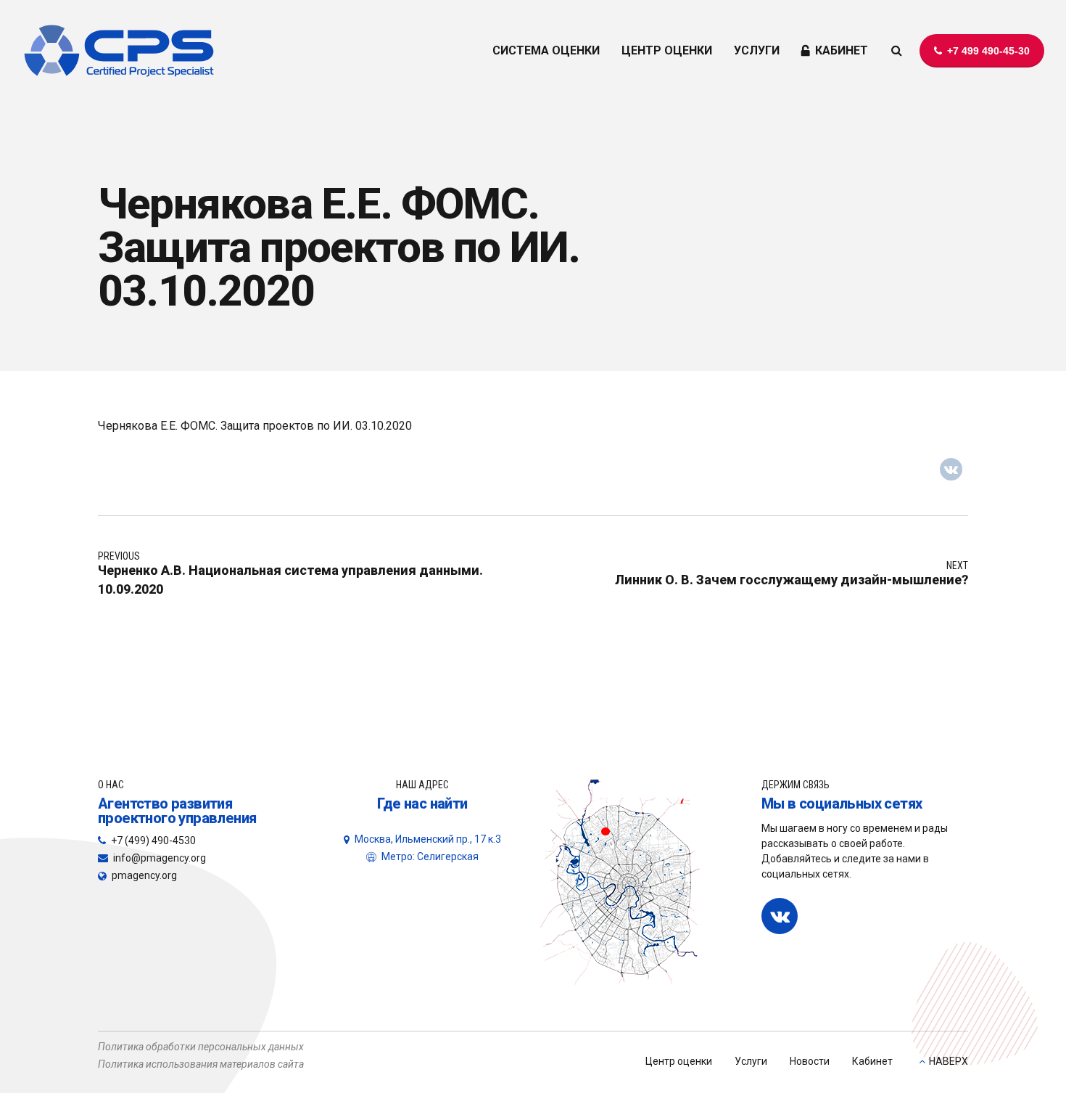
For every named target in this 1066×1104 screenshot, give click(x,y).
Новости (810, 1061)
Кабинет (872, 1061)
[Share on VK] (951, 469)
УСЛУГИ (757, 50)
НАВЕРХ (948, 1061)
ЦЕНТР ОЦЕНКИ (666, 50)
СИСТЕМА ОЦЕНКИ (546, 50)
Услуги (751, 1061)
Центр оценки (678, 1061)
